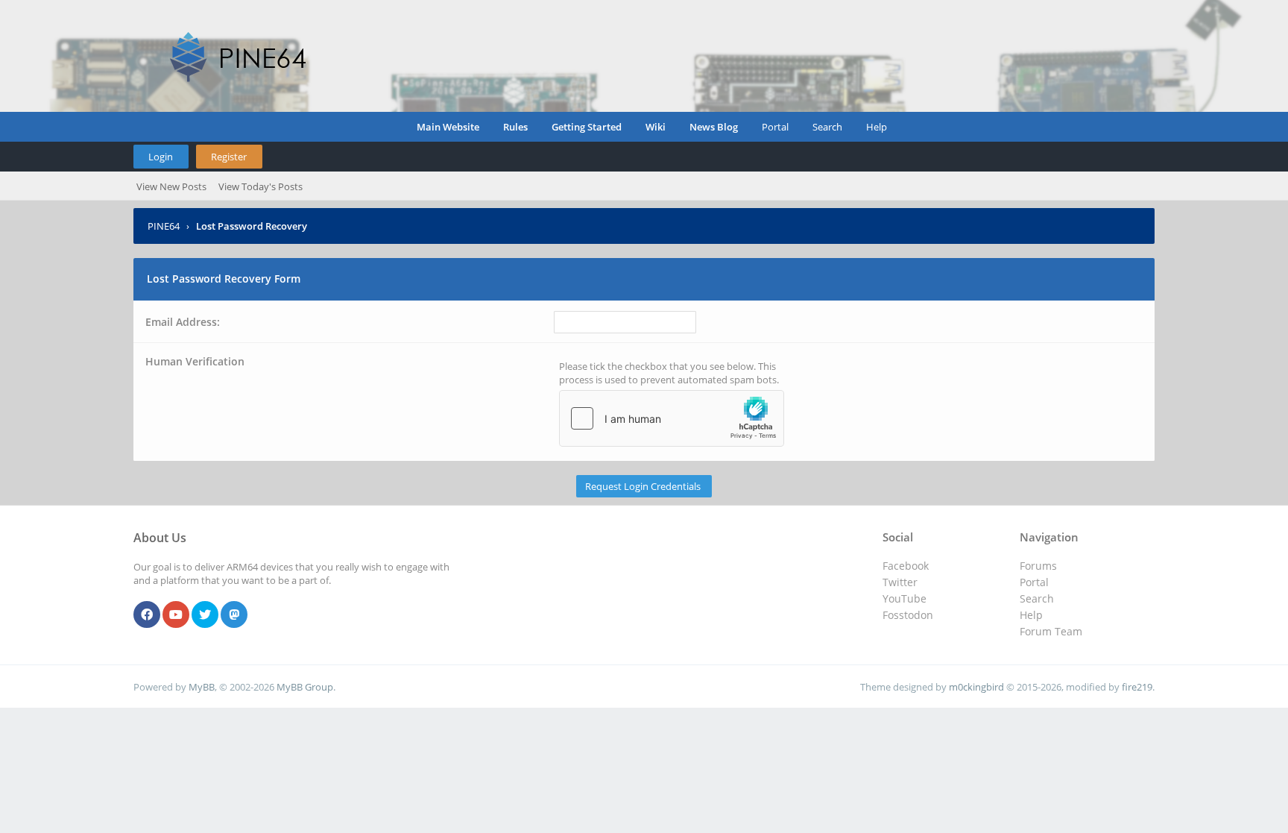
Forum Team (1051, 631)
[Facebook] (146, 615)
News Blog (713, 126)
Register (229, 156)
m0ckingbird (976, 687)
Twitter (900, 582)
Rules (515, 126)
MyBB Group (305, 687)
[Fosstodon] (234, 615)
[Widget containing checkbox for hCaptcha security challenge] (671, 418)
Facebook (906, 566)
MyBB (202, 687)
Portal (775, 126)
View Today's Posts (260, 186)
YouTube (904, 598)
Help (876, 126)
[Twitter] (205, 615)
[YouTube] (175, 615)
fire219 (1137, 687)
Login (160, 156)
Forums (1038, 566)
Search (827, 126)
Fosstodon (908, 615)
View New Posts (171, 186)
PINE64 (164, 226)
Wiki (655, 126)
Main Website (448, 126)
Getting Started (587, 126)
